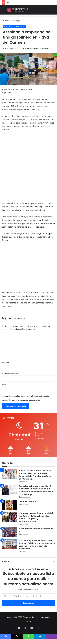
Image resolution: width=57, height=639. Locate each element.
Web (4, 385)
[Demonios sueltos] (9, 505)
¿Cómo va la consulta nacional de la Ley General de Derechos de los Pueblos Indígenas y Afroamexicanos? (36, 517)
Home (28, 621)
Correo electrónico (10, 373)
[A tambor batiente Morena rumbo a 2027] (9, 532)
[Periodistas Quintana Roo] (17, 10)
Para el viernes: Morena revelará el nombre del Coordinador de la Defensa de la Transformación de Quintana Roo (35, 474)
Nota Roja (8, 26)
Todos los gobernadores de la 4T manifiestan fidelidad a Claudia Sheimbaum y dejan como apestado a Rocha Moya (36, 490)
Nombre (6, 362)
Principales (20, 26)
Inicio (6, 21)
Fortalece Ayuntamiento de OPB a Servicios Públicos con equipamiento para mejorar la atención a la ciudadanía (37, 544)
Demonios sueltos (27, 501)
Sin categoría (16, 21)
